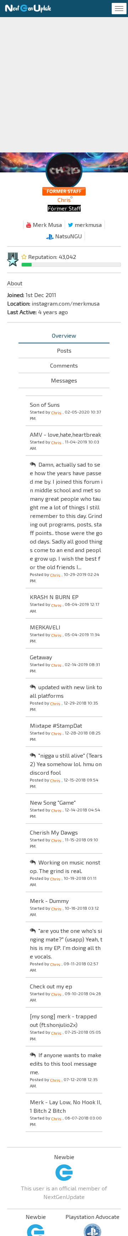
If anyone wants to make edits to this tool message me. (65, 1063)
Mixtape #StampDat (56, 725)
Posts (64, 350)
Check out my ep (51, 986)
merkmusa (87, 224)
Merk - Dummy (49, 900)
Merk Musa (46, 224)
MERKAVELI (45, 627)
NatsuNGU (68, 236)
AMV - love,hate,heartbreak (65, 434)
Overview (64, 335)
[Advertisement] (64, 85)
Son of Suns (45, 404)
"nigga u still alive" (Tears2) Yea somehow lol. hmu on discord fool (66, 764)
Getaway (41, 657)
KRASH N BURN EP (54, 596)
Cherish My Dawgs (54, 832)
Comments (64, 365)
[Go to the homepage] (28, 8)
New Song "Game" (53, 802)
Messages (64, 380)
